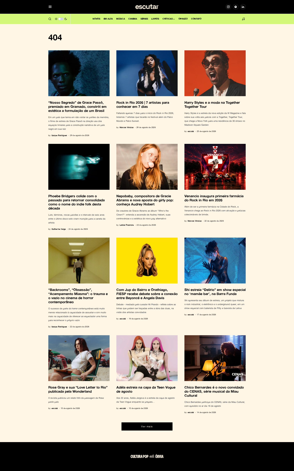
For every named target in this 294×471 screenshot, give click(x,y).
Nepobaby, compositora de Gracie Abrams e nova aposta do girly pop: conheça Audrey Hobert (145, 200)
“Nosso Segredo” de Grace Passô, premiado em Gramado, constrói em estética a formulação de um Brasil (77, 106)
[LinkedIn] (243, 6)
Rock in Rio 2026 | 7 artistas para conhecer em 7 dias (142, 104)
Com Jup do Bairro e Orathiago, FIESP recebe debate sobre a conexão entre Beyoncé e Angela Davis (147, 294)
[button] (50, 6)
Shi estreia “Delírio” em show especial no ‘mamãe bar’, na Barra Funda (215, 292)
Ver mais (147, 426)
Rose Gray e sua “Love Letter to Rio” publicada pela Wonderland (78, 389)
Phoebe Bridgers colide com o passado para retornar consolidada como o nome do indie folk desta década (76, 202)
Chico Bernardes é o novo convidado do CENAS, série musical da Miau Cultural (214, 391)
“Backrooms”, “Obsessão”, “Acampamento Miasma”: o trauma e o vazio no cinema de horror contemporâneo (78, 296)
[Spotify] (235, 6)
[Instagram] (228, 6)
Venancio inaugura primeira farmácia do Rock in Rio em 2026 (213, 198)
